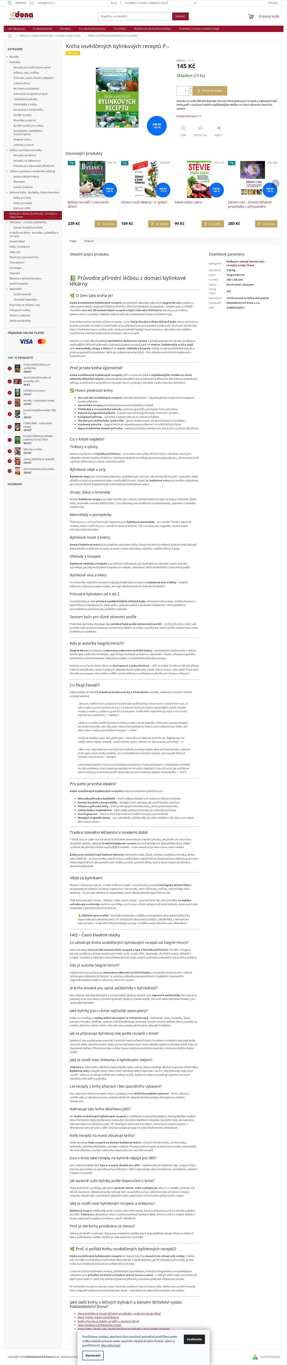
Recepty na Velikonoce (27, 161)
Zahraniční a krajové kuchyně (31, 94)
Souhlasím (194, 1339)
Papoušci (15, 273)
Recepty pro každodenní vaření (32, 68)
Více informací (110, 1345)
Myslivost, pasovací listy (24, 257)
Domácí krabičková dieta (28, 228)
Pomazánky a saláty (25, 104)
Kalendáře (16, 289)
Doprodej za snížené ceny (25, 305)
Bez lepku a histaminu (26, 89)
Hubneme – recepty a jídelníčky (28, 222)
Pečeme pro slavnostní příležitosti (34, 166)
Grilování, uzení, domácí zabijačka (33, 78)
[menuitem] (16, 29)
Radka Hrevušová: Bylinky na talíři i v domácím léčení (108, 1321)
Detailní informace (187, 116)
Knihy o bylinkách (20, 247)
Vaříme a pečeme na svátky (26, 150)
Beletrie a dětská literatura (25, 279)
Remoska (19, 182)
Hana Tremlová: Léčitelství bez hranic (100, 1325)
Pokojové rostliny (20, 310)
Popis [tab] (73, 241)
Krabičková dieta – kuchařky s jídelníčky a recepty (34, 234)
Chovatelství (17, 263)
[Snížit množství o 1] (191, 93)
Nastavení (93, 1355)
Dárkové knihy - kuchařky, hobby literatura (34, 192)
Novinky (14, 57)
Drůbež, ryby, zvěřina (26, 73)
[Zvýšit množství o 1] (191, 88)
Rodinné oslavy (23, 140)
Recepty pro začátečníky (28, 110)
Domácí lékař (17, 241)
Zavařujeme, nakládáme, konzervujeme (28, 132)
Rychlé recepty (23, 115)
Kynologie (16, 268)
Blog (114, 3)
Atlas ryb (15, 252)
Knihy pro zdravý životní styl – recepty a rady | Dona (33, 215)
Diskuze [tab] (89, 241)
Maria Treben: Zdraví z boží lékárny (98, 1317)
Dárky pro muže (23, 203)
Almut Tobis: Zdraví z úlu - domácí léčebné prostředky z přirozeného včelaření (124, 1329)
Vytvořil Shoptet (270, 1357)
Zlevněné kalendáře (25, 300)
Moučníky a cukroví (25, 120)
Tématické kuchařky (25, 99)
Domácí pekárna (23, 187)
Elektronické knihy (20, 321)
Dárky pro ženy (22, 198)
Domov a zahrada (20, 316)
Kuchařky (15, 62)
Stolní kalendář (22, 294)
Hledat (180, 16)
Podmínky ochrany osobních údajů (146, 3)
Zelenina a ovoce (24, 145)
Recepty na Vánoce (25, 155)
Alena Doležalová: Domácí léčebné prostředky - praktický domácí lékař (119, 1314)
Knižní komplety (19, 284)
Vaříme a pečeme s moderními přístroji (32, 171)
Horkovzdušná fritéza (26, 177)
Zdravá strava (22, 83)
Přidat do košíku (212, 91)
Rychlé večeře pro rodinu (28, 126)
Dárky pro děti (22, 208)
